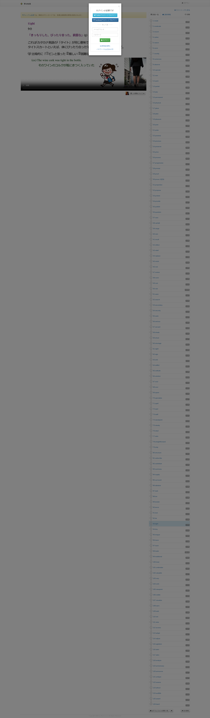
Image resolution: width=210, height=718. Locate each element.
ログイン (105, 40)
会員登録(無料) (105, 46)
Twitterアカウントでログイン (106, 15)
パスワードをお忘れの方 (105, 49)
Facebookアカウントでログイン (105, 20)
